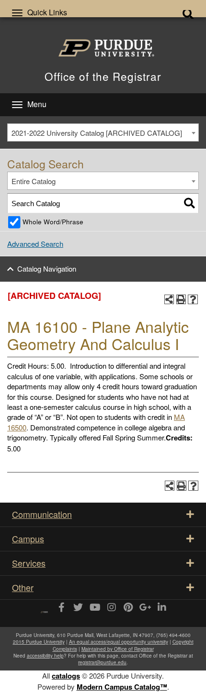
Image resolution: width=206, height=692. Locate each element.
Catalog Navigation (46, 269)
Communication (42, 514)
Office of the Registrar (103, 76)
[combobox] (103, 132)
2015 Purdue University (39, 641)
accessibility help (45, 655)
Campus (28, 538)
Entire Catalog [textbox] (33, 181)
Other (23, 587)
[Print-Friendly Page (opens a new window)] (181, 300)
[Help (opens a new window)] (193, 300)
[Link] (61, 608)
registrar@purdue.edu (102, 662)
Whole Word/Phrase (53, 221)
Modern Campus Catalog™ (122, 686)
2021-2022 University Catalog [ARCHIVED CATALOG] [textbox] (96, 133)
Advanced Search (35, 244)
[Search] (189, 203)
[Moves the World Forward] (44, 608)
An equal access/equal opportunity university (118, 641)
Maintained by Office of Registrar (117, 649)
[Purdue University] (103, 47)
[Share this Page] (169, 300)
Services (29, 563)
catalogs (66, 675)
